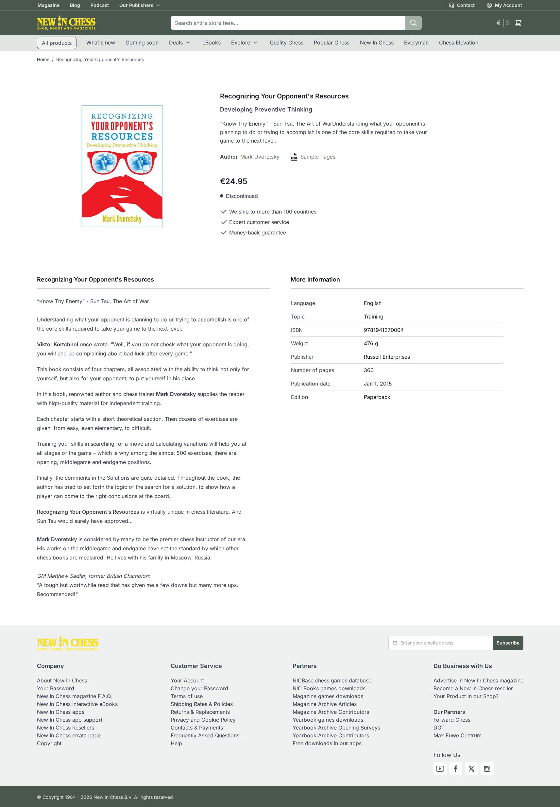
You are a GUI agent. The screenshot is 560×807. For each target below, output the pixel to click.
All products (57, 43)
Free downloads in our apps (327, 743)
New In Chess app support (69, 719)
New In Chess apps (60, 712)
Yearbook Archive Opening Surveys (336, 727)
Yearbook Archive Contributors (331, 735)
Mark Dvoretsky (260, 156)
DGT (439, 727)
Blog (75, 5)
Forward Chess (451, 719)
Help (176, 743)
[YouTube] (440, 768)
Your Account (187, 680)
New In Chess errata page (69, 735)
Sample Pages (317, 156)
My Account (508, 5)
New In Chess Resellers (65, 727)
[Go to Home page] (66, 22)
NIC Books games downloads (329, 688)
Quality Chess (286, 42)
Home (43, 59)
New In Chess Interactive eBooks (77, 704)
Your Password (55, 688)
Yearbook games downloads (328, 719)
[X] (471, 768)
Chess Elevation (458, 42)
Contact (466, 5)
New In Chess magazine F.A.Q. (74, 696)
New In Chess (377, 42)
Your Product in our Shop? (466, 696)
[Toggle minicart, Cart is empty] (518, 23)
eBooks (211, 42)
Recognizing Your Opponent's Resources (100, 59)
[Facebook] (455, 768)
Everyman (416, 42)
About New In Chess (62, 680)
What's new (100, 42)
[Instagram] (487, 768)
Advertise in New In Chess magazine (478, 680)
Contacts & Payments (197, 727)
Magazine (48, 5)
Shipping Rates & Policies (202, 704)
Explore (240, 42)
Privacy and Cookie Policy (203, 719)
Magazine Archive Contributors (331, 712)
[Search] (413, 23)
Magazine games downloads (328, 696)
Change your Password (199, 688)
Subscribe (508, 642)
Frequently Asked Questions (205, 735)
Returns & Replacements (200, 712)
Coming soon (142, 42)
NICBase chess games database (332, 680)
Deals (176, 42)
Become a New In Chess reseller (473, 688)
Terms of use (187, 696)
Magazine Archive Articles (325, 704)
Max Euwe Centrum (457, 735)
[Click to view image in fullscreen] (122, 166)
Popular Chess (331, 42)
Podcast (100, 5)
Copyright (49, 743)
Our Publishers (136, 5)
